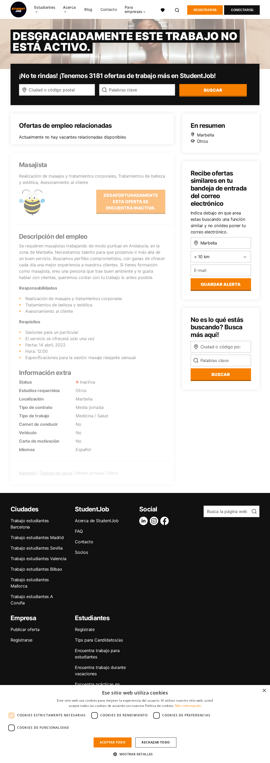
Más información (188, 705)
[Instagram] (155, 521)
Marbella (27, 473)
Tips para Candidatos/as (99, 640)
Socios (81, 552)
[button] (135, 754)
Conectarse (242, 10)
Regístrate (85, 629)
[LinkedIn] (144, 521)
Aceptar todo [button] (113, 742)
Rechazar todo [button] (156, 742)
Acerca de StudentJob (97, 520)
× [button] (264, 691)
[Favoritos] (162, 9)
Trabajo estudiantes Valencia (38, 558)
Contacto (108, 9)
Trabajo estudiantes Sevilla (37, 548)
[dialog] (135, 724)
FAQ (79, 531)
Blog (88, 9)
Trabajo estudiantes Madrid (37, 537)
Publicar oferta (25, 629)
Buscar (213, 90)
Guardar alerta (221, 284)
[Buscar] (177, 9)
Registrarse (205, 10)
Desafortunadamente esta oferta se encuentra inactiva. (131, 202)
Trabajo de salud (56, 473)
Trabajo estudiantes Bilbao (36, 569)
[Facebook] (165, 521)
